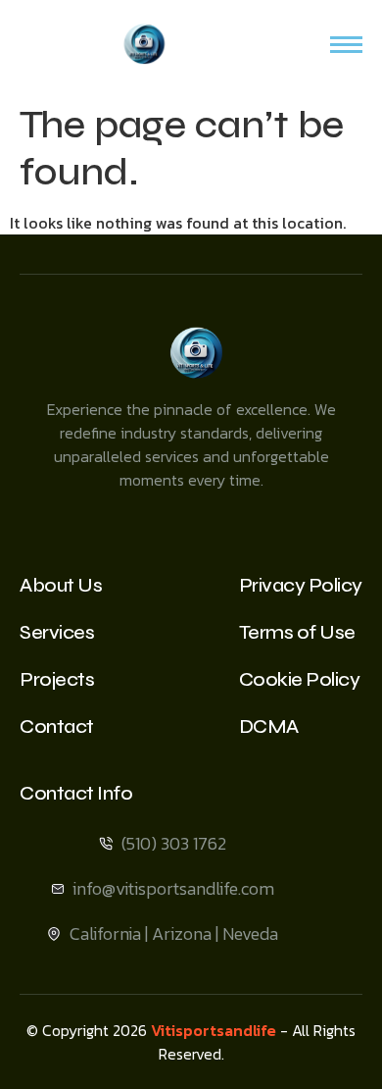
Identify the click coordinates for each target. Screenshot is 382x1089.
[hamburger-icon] (346, 44)
